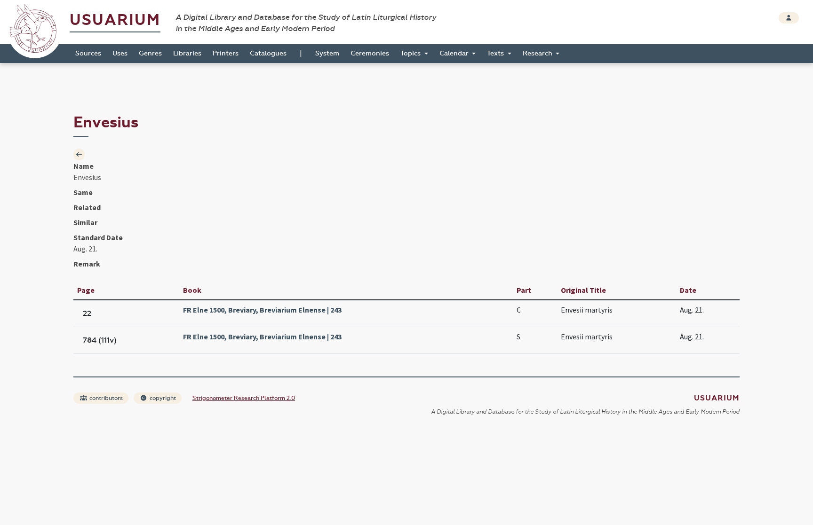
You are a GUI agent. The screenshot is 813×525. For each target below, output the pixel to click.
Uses (120, 53)
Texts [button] (496, 53)
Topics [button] (411, 53)
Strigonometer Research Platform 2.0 (243, 398)
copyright (162, 398)
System (327, 53)
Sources (88, 53)
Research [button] (538, 53)
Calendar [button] (454, 53)
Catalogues (268, 53)
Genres (150, 53)
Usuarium (115, 20)
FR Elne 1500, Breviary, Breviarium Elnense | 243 (262, 309)
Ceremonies (370, 53)
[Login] (789, 18)
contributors (105, 398)
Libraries (187, 53)
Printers (226, 53)
